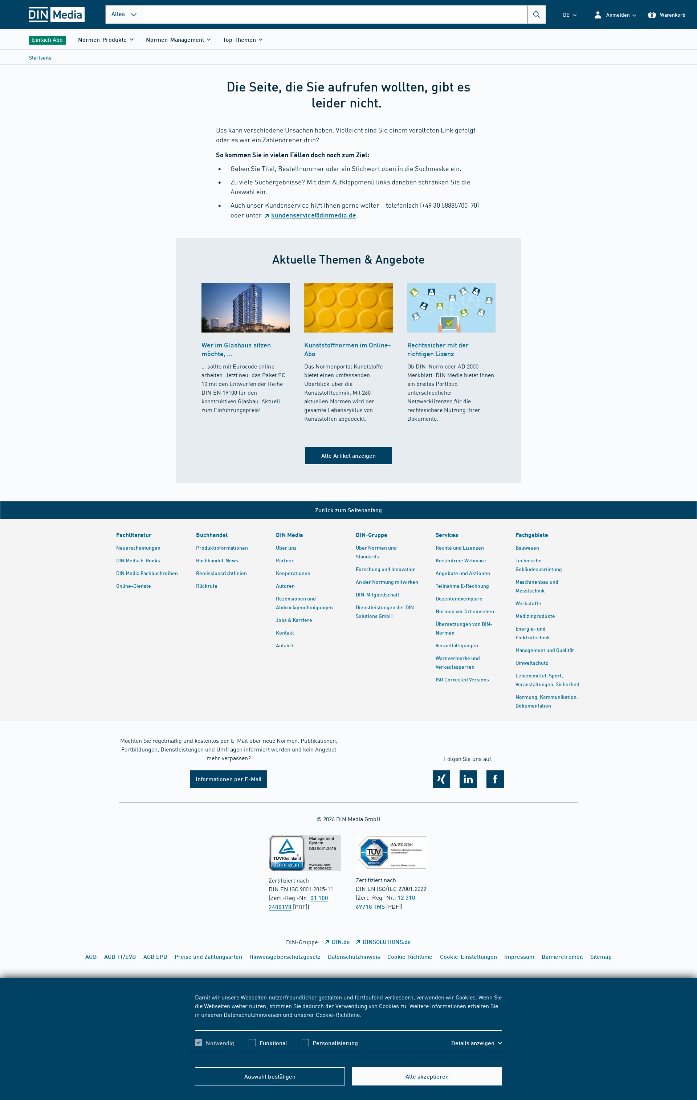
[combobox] (345, 14)
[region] (348, 1026)
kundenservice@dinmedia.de (313, 215)
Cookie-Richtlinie (338, 1014)
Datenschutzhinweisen (252, 1014)
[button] (615, 14)
